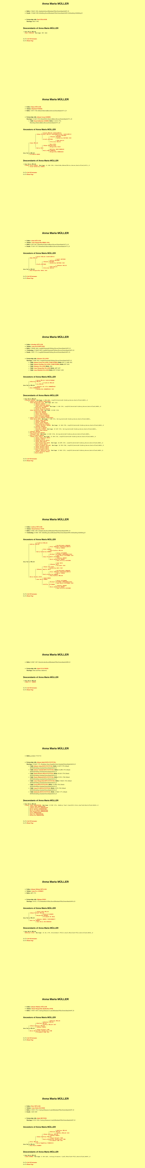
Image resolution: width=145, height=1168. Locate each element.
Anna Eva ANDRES (37, 891)
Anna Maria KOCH (36, 419)
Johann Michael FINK (43, 1029)
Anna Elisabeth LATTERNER (51, 556)
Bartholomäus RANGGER (63, 545)
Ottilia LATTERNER (49, 584)
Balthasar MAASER (40, 407)
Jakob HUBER (47, 578)
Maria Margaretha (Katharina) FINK (42, 1009)
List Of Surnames (32, 39)
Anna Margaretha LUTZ (37, 402)
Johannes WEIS (54, 564)
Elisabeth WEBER (37, 109)
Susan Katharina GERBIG (41, 121)
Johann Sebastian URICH (42, 437)
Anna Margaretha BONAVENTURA (44, 781)
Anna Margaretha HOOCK (43, 442)
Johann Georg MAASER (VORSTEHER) (46, 362)
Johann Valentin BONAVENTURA (44, 770)
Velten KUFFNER (61, 135)
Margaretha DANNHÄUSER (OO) (45, 389)
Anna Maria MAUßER (38, 1108)
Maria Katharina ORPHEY (57, 559)
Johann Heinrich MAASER (42, 409)
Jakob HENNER (42, 1118)
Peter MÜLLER (35, 1106)
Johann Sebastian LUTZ (43, 450)
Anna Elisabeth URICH (42, 449)
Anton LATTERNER (62, 553)
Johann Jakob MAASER (41, 420)
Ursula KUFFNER (48, 139)
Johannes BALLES (62, 265)
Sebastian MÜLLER (37, 344)
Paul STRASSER (42, 19)
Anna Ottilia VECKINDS (64, 560)
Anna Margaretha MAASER (42, 368)
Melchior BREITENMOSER (57, 149)
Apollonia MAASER (40, 411)
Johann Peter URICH (37, 436)
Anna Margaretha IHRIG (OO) (41, 242)
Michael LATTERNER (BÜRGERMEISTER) (61, 554)
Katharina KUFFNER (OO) (64, 138)
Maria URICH (39, 453)
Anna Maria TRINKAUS (42, 406)
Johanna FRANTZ (41, 1027)
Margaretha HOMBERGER (56, 151)
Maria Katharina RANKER (44, 551)
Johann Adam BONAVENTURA (43, 766)
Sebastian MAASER (40, 412)
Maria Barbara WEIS (38, 529)
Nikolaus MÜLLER (55, 1020)
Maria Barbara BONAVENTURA (44, 773)
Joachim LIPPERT (41, 429)
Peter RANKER (47, 549)
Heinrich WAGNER (48, 914)
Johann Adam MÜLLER (43, 911)
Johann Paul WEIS (48, 566)
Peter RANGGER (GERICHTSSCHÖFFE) (60, 546)
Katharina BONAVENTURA (42, 792)
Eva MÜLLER (40, 384)
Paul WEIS (60, 563)
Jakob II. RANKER (42, 668)
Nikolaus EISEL (41, 899)
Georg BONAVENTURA (41, 784)
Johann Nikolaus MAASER (42, 405)
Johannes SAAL (35, 434)
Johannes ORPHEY (62, 558)
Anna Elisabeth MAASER (41, 370)
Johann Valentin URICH (42, 451)
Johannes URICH (40, 439)
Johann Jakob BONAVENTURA (46, 762)
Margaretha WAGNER (42, 915)
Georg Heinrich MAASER (42, 415)
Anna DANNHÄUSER (38, 346)
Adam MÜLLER (36, 240)
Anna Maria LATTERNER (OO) (65, 555)
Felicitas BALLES (55, 141)
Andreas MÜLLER (36, 527)
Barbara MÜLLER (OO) (49, 1024)
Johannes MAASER (43, 358)
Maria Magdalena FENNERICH (45, 1143)
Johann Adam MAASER (41, 414)
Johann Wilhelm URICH (42, 446)
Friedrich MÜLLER (48, 382)
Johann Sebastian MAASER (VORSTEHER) (47, 364)
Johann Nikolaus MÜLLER (39, 1007)
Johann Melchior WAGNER (43, 425)
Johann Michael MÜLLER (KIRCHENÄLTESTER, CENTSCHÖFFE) (54, 134)
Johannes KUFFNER (55, 136)
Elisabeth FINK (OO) (43, 1032)
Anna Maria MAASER (41, 427)
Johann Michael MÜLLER (39, 889)
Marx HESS (53, 144)
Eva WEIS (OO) (61, 565)
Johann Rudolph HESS (49, 145)
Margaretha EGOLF (55, 146)
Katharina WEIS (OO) (56, 568)
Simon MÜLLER (36, 107)
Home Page (30, 41)
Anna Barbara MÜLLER (56, 550)
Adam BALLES (60, 140)
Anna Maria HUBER (42, 579)
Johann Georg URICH (41, 444)
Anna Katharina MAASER (42, 424)
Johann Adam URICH (41, 441)
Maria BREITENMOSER (49, 150)
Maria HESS (40, 148)
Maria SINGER (61, 548)
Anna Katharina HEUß (37, 410)
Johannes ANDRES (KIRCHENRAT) (46, 919)
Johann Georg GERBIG (44, 117)
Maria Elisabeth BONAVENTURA (44, 777)
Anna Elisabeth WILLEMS (43, 445)
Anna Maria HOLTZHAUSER (44, 921)
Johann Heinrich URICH (42, 440)
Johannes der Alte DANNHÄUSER (46, 386)
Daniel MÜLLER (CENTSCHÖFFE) (52, 133)
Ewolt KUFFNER (61, 259)
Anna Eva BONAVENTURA (42, 788)
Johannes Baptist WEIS (44, 569)
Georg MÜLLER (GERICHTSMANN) (46, 380)
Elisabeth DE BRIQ (49, 916)
